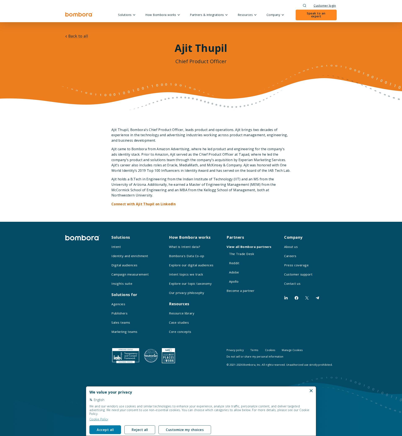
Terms (254, 350)
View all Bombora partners (249, 247)
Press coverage (296, 265)
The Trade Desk (241, 254)
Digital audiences (124, 265)
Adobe (234, 272)
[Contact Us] (317, 298)
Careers (290, 256)
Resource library (181, 313)
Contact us (292, 283)
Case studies (179, 322)
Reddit (234, 263)
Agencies (118, 304)
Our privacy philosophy (186, 293)
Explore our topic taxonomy (190, 283)
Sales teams (120, 322)
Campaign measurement (130, 274)
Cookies (270, 350)
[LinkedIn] (286, 298)
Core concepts (180, 332)
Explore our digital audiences (191, 265)
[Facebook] (296, 298)
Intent (116, 247)
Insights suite (121, 283)
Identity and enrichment (129, 256)
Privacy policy (235, 350)
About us (291, 247)
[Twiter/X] (307, 298)
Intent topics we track (186, 274)
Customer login (325, 6)
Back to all (78, 35)
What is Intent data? (184, 247)
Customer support (298, 274)
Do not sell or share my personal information (255, 356)
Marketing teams (124, 332)
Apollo (233, 281)
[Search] (304, 5)
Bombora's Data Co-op (186, 256)
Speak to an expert (316, 14)
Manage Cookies (292, 350)
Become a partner (240, 291)
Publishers (119, 313)
